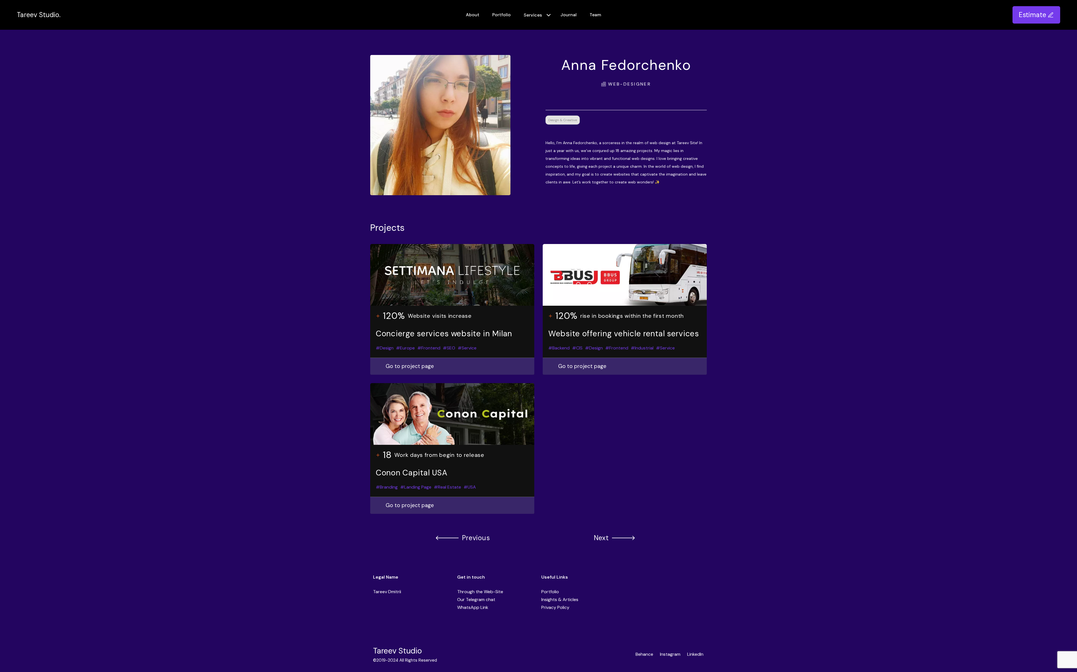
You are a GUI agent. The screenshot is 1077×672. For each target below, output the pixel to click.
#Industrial (642, 348)
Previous (476, 537)
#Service (467, 348)
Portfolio (501, 15)
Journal (568, 15)
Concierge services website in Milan (444, 334)
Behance (644, 654)
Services (533, 15)
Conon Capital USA (411, 473)
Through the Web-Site (480, 592)
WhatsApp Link (472, 607)
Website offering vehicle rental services (623, 334)
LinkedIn (695, 654)
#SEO (449, 348)
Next (601, 537)
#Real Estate (447, 487)
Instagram (670, 654)
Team (595, 15)
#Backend (559, 348)
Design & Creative (562, 120)
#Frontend (428, 348)
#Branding (387, 487)
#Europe (405, 348)
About (472, 15)
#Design (384, 348)
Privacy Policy (555, 607)
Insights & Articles (559, 599)
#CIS (577, 348)
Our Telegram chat (476, 599)
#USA (470, 487)
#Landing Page (415, 487)
